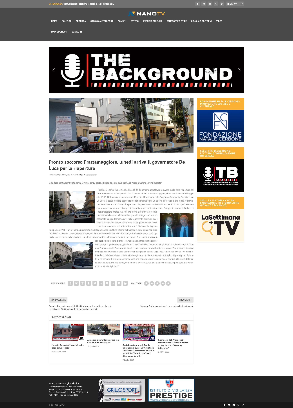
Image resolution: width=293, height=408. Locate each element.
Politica (66, 21)
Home (54, 21)
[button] (146, 70)
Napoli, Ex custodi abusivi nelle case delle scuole (68, 346)
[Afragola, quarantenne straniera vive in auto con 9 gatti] (103, 329)
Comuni (122, 21)
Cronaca (81, 21)
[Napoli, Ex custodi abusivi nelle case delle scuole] (68, 332)
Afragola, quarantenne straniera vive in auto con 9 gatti (103, 341)
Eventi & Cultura (152, 21)
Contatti (77, 32)
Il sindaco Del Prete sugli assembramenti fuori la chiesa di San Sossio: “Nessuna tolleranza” (173, 344)
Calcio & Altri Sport (101, 21)
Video (219, 21)
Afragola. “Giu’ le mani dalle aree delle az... (84, 4)
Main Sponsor (59, 32)
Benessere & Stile (177, 21)
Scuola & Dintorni (201, 21)
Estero (135, 21)
